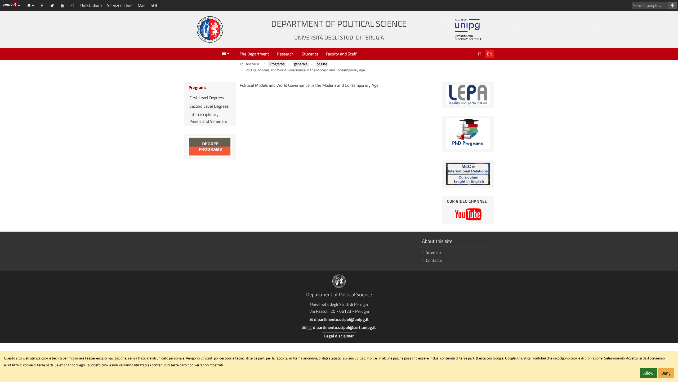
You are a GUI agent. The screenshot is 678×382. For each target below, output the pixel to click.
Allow (648, 373)
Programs (198, 87)
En (489, 54)
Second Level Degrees (209, 106)
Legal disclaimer (339, 336)
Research (285, 54)
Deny (666, 373)
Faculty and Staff (341, 54)
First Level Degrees (206, 97)
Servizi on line (119, 5)
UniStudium (91, 5)
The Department (254, 54)
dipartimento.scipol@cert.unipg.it (341, 327)
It (479, 54)
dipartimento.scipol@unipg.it (341, 319)
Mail (141, 5)
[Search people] (672, 5)
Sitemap (433, 252)
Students (310, 54)
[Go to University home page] (210, 29)
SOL (154, 5)
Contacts (434, 260)
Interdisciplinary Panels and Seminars (208, 117)
